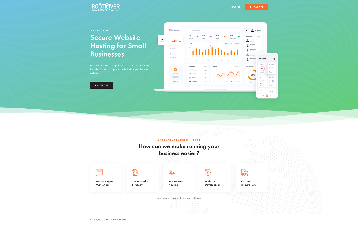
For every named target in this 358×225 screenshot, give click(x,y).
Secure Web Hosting (176, 183)
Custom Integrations (248, 183)
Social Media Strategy (140, 183)
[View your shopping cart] (239, 7)
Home (233, 7)
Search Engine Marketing (104, 183)
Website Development (213, 183)
